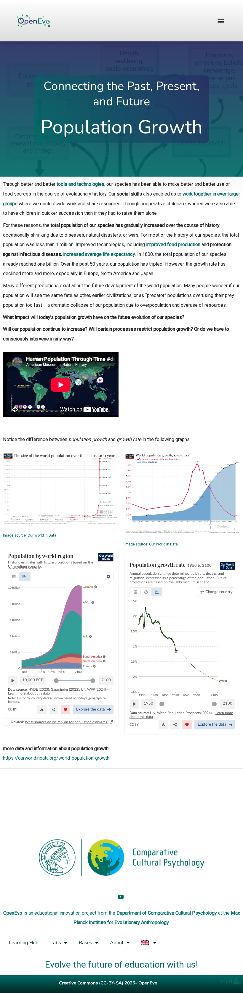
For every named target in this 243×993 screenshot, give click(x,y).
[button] (221, 20)
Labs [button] (55, 942)
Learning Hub (24, 942)
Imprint (228, 981)
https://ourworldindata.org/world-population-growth (56, 758)
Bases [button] (85, 942)
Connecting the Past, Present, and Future (121, 93)
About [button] (117, 942)
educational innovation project (65, 913)
